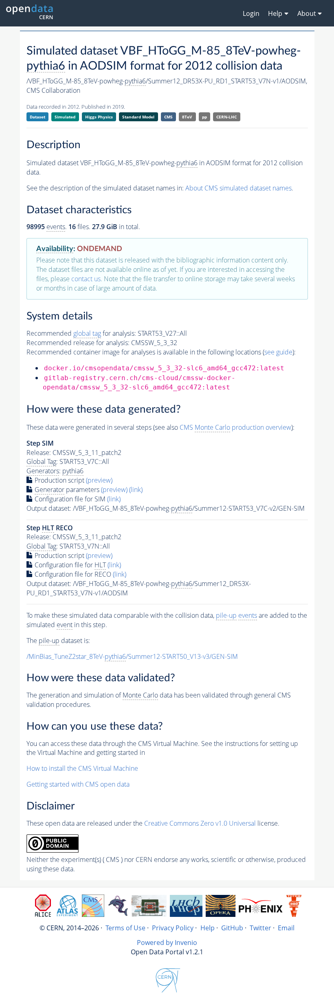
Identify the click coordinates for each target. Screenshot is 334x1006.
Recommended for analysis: (81, 333)
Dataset (37, 117)
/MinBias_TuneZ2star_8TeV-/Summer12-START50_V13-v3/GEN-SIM (132, 656)
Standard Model (138, 117)
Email (286, 927)
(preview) (99, 480)
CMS (168, 117)
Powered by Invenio (167, 942)
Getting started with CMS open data (78, 784)
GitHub (232, 927)
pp (204, 117)
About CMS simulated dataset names (238, 188)
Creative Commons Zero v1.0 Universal (200, 823)
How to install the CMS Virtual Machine (82, 768)
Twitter (260, 927)
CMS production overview (235, 427)
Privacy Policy (172, 927)
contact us (86, 278)
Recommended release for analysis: (78, 342)
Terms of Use (125, 927)
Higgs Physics (99, 117)
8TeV (187, 117)
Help (207, 927)
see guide (278, 352)
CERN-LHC (226, 117)
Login (251, 13)
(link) (136, 489)
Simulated (65, 117)
